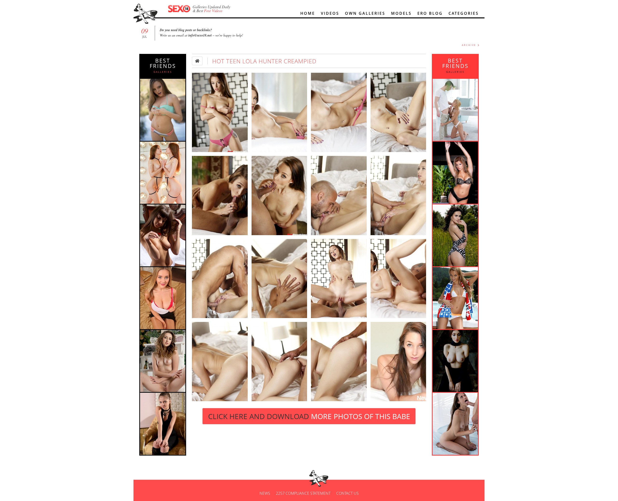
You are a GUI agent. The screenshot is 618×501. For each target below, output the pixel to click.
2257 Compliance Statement (303, 493)
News (265, 493)
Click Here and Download (309, 416)
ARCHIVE (469, 45)
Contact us (347, 493)
